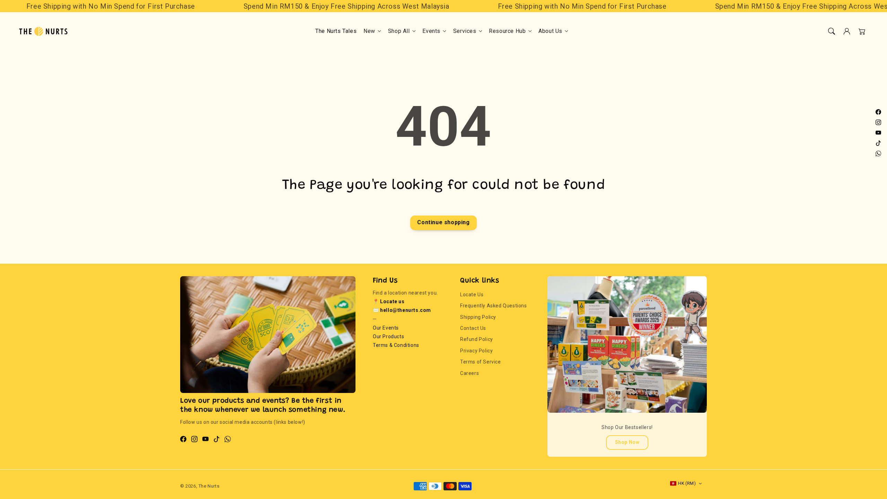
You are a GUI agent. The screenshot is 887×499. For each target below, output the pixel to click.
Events (431, 31)
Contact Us (473, 328)
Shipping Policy (478, 317)
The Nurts (209, 486)
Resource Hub (507, 31)
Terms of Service (480, 362)
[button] (831, 31)
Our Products (388, 336)
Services (464, 31)
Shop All (399, 31)
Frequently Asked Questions (493, 305)
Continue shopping (443, 222)
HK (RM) (687, 483)
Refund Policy (476, 339)
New (369, 31)
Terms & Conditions (396, 345)
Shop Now (627, 442)
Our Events (386, 328)
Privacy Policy (476, 350)
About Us (550, 31)
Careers (469, 373)
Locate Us (471, 294)
